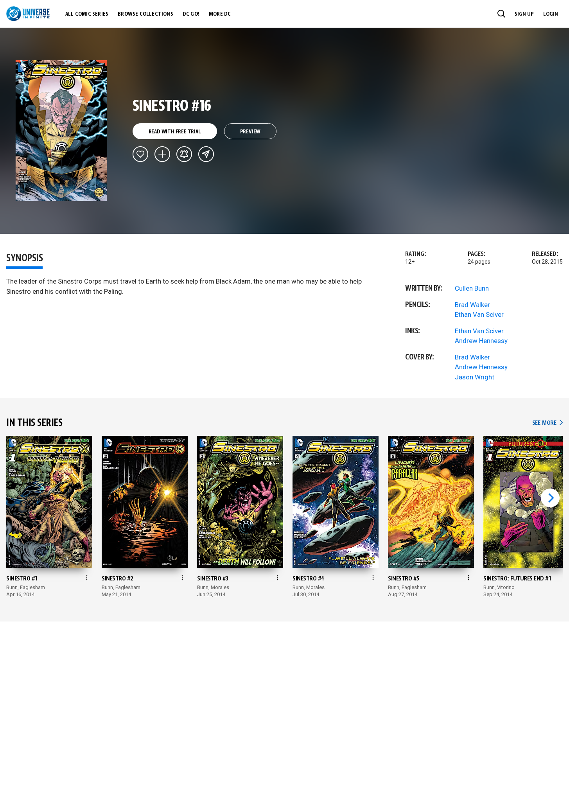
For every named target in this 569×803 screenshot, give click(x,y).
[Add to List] (162, 154)
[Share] (206, 154)
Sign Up (524, 14)
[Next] (550, 498)
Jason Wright (474, 377)
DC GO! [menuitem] (191, 14)
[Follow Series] (184, 154)
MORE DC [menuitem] (220, 14)
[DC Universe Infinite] (28, 14)
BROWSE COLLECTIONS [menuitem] (145, 14)
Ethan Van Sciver (479, 314)
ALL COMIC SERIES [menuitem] (86, 14)
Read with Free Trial (175, 131)
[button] (501, 13)
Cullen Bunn (472, 288)
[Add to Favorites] (140, 154)
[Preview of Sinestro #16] (62, 130)
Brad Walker (472, 305)
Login (550, 14)
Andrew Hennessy (481, 341)
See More (547, 423)
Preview (250, 131)
